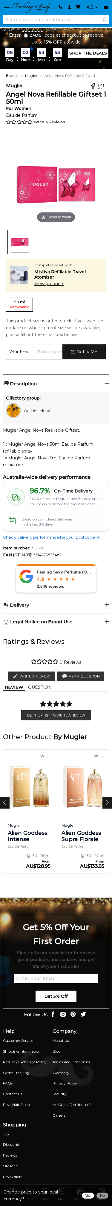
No (102, 1195)
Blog (57, 1051)
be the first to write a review (56, 715)
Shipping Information (22, 1051)
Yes (87, 1195)
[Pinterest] (73, 1015)
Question (40, 687)
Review (14, 687)
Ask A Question (84, 676)
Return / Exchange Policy (25, 1062)
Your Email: (20, 352)
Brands (12, 75)
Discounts (11, 1144)
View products (49, 283)
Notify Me (86, 352)
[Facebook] (94, 87)
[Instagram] (63, 1015)
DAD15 (36, 35)
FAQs (8, 1083)
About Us (61, 1040)
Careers (59, 1115)
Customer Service (18, 1040)
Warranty (61, 1072)
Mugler (31, 75)
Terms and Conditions (71, 1062)
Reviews (10, 1155)
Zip (6, 1134)
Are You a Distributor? (72, 1104)
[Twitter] (102, 87)
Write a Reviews (49, 121)
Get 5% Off (56, 996)
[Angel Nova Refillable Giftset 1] (19, 242)
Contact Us (12, 1094)
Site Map (10, 1166)
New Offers (12, 1176)
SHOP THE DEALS (88, 53)
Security (60, 1094)
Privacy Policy (65, 1083)
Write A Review (34, 676)
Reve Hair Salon (16, 1104)
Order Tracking (16, 1072)
